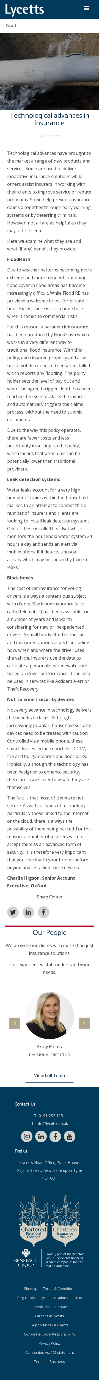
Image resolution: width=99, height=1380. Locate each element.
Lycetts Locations (54, 1297)
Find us (21, 1151)
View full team (49, 1076)
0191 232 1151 (49, 1115)
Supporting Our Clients (49, 1325)
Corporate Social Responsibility (49, 1334)
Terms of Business (49, 1361)
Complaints (40, 1307)
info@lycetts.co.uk (49, 1123)
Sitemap (30, 1288)
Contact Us (25, 1104)
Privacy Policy (49, 1343)
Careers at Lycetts (49, 1316)
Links (78, 1297)
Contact (61, 1307)
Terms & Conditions (59, 1288)
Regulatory (26, 1297)
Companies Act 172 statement (49, 1352)
